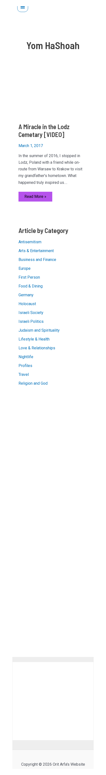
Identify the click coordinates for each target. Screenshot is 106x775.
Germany (26, 295)
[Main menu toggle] (22, 6)
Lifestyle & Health (34, 339)
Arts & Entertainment (36, 250)
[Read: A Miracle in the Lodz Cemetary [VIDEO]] (53, 93)
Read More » (35, 198)
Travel (23, 374)
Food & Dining (30, 286)
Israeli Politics (31, 321)
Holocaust (27, 303)
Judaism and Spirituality (39, 330)
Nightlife (25, 356)
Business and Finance (37, 259)
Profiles (25, 365)
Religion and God (33, 383)
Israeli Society (30, 312)
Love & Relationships (36, 348)
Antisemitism (29, 242)
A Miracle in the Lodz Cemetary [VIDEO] (44, 130)
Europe (24, 268)
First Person (29, 277)
